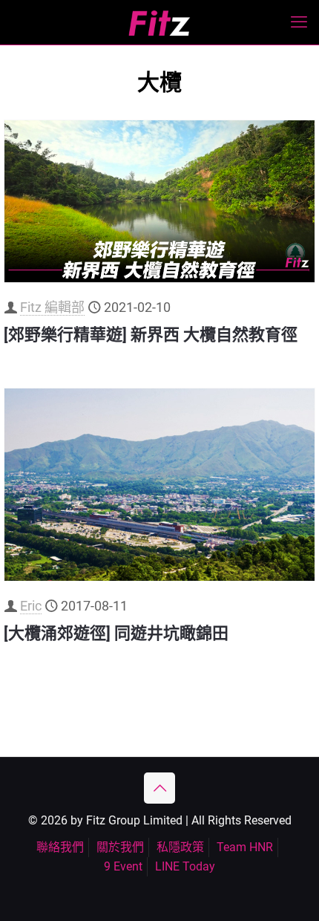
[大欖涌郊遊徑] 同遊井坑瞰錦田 (116, 633)
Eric (31, 606)
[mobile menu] (299, 22)
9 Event (123, 866)
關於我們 (120, 847)
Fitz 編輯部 (52, 307)
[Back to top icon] (159, 788)
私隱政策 (180, 847)
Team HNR (245, 847)
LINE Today (185, 866)
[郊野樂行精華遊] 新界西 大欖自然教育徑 (150, 334)
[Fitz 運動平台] (159, 22)
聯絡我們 (60, 847)
